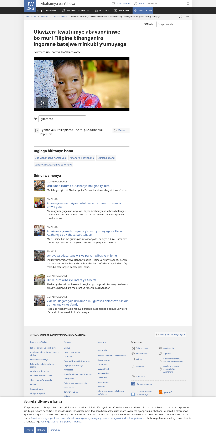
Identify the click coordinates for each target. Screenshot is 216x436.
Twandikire (102, 364)
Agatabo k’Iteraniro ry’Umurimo (78, 374)
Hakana (41, 430)
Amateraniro (103, 373)
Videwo (67, 396)
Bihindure (55, 430)
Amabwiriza (69, 387)
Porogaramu (69, 378)
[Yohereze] (181, 17)
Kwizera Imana (36, 389)
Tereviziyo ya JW (71, 392)
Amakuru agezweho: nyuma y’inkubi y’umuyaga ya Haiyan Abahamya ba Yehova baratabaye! (85, 233)
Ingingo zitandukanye (73, 365)
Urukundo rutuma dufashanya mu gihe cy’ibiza (78, 186)
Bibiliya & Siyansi (37, 393)
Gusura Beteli (103, 369)
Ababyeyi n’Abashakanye (41, 375)
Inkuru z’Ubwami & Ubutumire (77, 361)
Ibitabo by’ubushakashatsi (75, 383)
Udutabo (68, 356)
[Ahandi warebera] (187, 17)
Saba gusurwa (104, 360)
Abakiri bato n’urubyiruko (41, 380)
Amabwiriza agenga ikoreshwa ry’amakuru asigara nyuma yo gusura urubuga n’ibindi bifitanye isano (87, 418)
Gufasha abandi (60, 16)
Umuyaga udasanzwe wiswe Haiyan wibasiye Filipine (82, 256)
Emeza (29, 430)
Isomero (67, 342)
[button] (75, 10)
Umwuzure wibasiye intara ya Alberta (72, 280)
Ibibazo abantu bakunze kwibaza (112, 355)
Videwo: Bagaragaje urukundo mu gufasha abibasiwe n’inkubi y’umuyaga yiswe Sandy (88, 302)
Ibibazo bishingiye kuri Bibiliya (43, 347)
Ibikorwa (44, 16)
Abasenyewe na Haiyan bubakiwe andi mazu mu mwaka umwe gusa (84, 205)
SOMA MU (149, 24)
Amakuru (102, 342)
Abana (33, 384)
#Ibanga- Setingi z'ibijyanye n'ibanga (61, 421)
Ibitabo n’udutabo (72, 352)
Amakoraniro (103, 382)
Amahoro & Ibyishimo (39, 371)
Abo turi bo (31, 16)
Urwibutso (102, 377)
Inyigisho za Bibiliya (38, 342)
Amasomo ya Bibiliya (39, 359)
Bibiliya (67, 347)
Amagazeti (68, 369)
